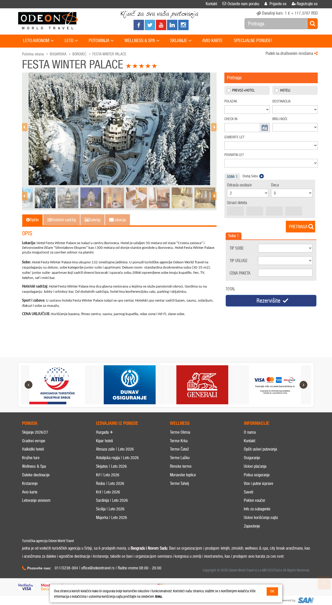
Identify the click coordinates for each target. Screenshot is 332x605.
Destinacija (281, 101)
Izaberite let (234, 137)
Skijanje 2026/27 (35, 432)
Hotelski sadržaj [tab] (64, 219)
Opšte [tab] (34, 219)
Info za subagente (257, 508)
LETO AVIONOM (36, 40)
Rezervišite (268, 300)
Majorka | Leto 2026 (111, 517)
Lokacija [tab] (119, 219)
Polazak (230, 101)
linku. (159, 596)
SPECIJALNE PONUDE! (253, 40)
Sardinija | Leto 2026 (112, 500)
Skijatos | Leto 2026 (111, 466)
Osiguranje (252, 457)
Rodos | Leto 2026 (110, 483)
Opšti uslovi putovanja (260, 449)
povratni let (234, 155)
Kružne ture (30, 457)
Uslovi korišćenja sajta (261, 517)
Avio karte (29, 492)
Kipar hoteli (104, 440)
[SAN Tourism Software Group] (297, 600)
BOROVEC (79, 54)
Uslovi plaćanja (255, 466)
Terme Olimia (180, 432)
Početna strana (33, 54)
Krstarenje (30, 483)
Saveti (248, 492)
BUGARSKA (58, 54)
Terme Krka (179, 440)
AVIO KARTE (212, 40)
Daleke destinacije (36, 474)
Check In (230, 119)
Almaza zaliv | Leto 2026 (115, 449)
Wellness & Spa (34, 466)
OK (272, 591)
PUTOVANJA (99, 40)
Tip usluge (238, 260)
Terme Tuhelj (179, 483)
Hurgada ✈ (104, 432)
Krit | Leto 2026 (108, 492)
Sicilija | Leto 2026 (110, 508)
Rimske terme (180, 466)
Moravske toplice (183, 474)
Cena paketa (240, 273)
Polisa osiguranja (256, 474)
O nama (250, 432)
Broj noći (279, 119)
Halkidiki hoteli (33, 449)
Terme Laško (180, 457)
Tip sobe (237, 248)
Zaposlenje (252, 526)
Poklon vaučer (254, 500)
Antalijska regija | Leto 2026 (117, 457)
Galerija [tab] (94, 219)
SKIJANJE (178, 40)
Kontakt (249, 440)
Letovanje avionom (36, 500)
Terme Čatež (179, 449)
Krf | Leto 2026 (107, 474)
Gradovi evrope (33, 440)
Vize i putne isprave (258, 483)
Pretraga (298, 227)
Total (230, 289)
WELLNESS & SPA (140, 40)
